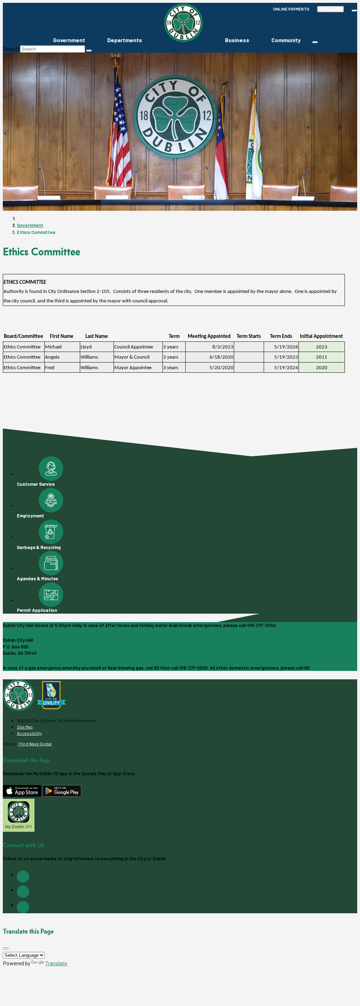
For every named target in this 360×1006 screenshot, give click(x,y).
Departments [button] (124, 40)
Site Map (25, 726)
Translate (330, 9)
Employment (30, 515)
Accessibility (29, 733)
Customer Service (35, 484)
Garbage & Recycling (39, 547)
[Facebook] (23, 876)
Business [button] (237, 40)
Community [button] (286, 40)
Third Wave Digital (35, 743)
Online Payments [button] (291, 8)
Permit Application (37, 610)
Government (30, 225)
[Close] (5, 948)
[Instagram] (23, 892)
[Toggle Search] (354, 10)
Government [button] (69, 40)
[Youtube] (23, 907)
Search (11, 48)
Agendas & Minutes (37, 578)
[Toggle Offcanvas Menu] (315, 42)
